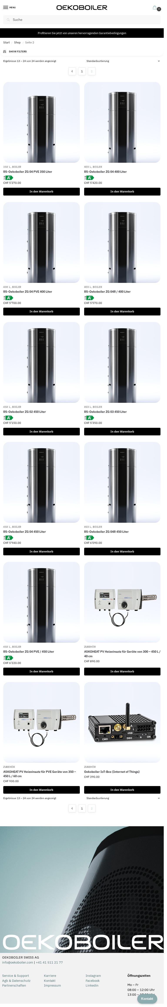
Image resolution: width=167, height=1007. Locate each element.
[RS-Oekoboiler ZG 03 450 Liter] (122, 362)
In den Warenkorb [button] (41, 191)
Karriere (50, 976)
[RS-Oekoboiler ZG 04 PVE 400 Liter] (41, 242)
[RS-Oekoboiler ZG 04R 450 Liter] (122, 482)
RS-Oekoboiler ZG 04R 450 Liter (106, 532)
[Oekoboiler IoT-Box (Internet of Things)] (122, 722)
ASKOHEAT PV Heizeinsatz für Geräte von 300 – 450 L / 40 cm (122, 654)
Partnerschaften (14, 985)
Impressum (52, 985)
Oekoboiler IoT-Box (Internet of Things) (112, 772)
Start (6, 42)
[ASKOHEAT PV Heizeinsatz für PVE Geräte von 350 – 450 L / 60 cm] (41, 722)
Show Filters (18, 51)
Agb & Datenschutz (16, 981)
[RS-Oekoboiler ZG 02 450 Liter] (41, 362)
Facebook (93, 981)
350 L (7, 166)
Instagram (93, 976)
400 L (88, 166)
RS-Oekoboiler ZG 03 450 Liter (105, 412)
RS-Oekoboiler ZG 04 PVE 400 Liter (27, 292)
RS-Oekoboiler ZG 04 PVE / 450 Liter (28, 652)
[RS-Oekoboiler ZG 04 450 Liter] (41, 482)
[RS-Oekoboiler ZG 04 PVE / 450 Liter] (41, 602)
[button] (155, 8)
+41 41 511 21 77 (49, 962)
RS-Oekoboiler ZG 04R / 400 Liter (107, 292)
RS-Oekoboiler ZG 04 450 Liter (24, 532)
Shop (17, 42)
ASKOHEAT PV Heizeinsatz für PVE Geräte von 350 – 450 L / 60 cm (39, 774)
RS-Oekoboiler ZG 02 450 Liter (24, 412)
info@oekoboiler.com (17, 962)
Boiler (16, 166)
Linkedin (92, 985)
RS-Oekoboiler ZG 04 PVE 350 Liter (27, 172)
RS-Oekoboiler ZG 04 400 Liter (105, 172)
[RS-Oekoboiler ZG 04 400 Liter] (122, 122)
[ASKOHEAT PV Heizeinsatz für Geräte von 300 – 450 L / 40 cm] (122, 602)
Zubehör (90, 646)
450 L (7, 406)
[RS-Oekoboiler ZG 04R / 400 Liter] (122, 242)
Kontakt (49, 981)
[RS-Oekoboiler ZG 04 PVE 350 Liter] (41, 122)
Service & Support (15, 976)
